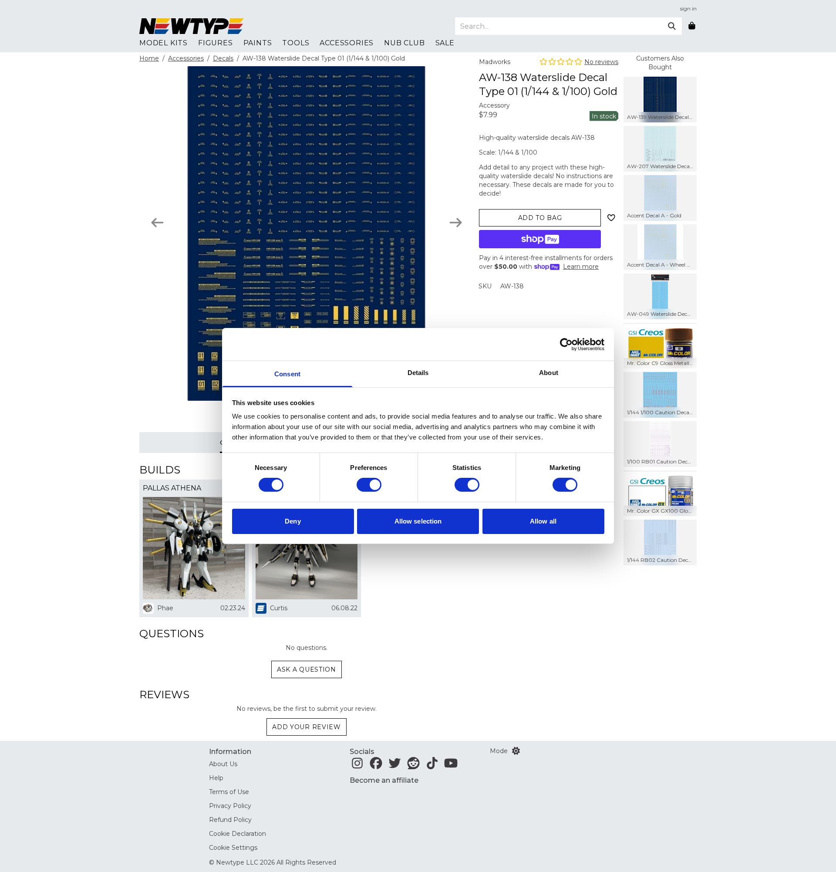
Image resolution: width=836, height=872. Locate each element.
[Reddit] (413, 766)
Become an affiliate (384, 780)
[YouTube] (450, 766)
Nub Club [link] (404, 43)
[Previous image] (157, 222)
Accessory (494, 105)
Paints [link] (257, 43)
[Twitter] (394, 766)
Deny (292, 521)
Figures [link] (215, 43)
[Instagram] (357, 766)
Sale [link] (445, 43)
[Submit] (672, 26)
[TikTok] (432, 766)
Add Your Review (306, 727)
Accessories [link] (347, 43)
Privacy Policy (230, 806)
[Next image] (456, 222)
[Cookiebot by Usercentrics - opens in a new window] (566, 344)
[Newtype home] (191, 26)
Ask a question (306, 669)
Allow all (543, 521)
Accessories (186, 58)
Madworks (494, 62)
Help (216, 778)
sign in (688, 8)
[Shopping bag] (692, 26)
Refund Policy (230, 820)
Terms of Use (229, 792)
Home (149, 58)
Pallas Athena (172, 488)
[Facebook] (376, 766)
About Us (223, 764)
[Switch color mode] (516, 751)
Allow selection (418, 521)
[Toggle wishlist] (611, 218)
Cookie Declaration (237, 834)
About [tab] (548, 372)
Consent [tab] (287, 374)
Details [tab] (418, 372)
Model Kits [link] (163, 43)
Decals (223, 58)
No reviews (601, 62)
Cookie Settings (233, 848)
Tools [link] (295, 43)
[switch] (369, 485)
